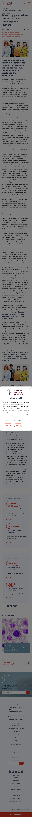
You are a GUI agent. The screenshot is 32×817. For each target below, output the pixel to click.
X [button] (30, 388)
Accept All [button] (8, 425)
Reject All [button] (18, 425)
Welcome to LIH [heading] (16, 398)
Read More (7, 420)
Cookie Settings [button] (17, 420)
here (4, 417)
